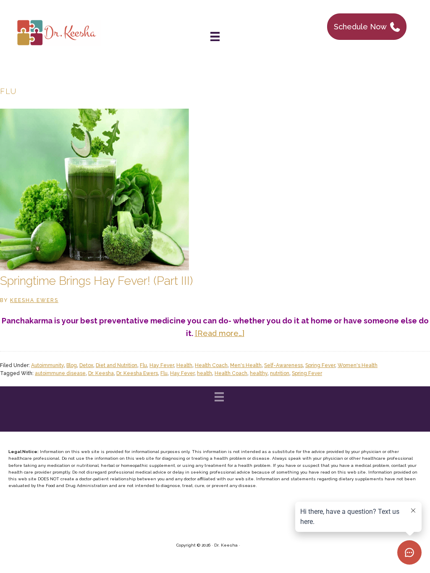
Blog (71, 365)
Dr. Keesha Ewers (137, 373)
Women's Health (358, 365)
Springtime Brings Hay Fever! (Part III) (96, 281)
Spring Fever (320, 365)
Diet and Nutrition (116, 365)
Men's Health (246, 365)
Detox (86, 365)
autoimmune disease (60, 373)
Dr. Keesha (101, 373)
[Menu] (215, 36)
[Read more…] (219, 333)
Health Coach (211, 365)
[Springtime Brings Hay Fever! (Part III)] (94, 267)
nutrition (279, 373)
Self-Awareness (283, 365)
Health (184, 365)
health (204, 373)
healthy (258, 373)
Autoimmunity (47, 365)
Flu (143, 365)
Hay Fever (161, 365)
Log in (247, 545)
